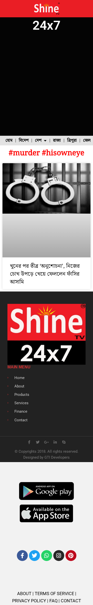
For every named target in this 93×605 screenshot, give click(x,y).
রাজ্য (57, 140)
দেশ (38, 140)
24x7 (46, 25)
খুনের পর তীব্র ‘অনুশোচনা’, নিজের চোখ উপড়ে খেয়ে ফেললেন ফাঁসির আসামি (45, 274)
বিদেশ (24, 140)
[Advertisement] (46, 84)
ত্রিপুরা (72, 140)
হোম (8, 140)
